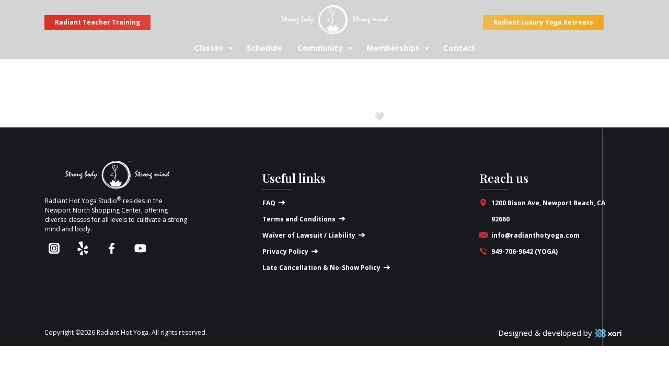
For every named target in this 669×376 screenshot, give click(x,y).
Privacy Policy (285, 251)
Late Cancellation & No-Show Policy (321, 267)
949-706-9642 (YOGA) (524, 251)
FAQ (268, 202)
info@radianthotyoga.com (535, 235)
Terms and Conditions (299, 219)
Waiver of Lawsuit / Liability (308, 235)
